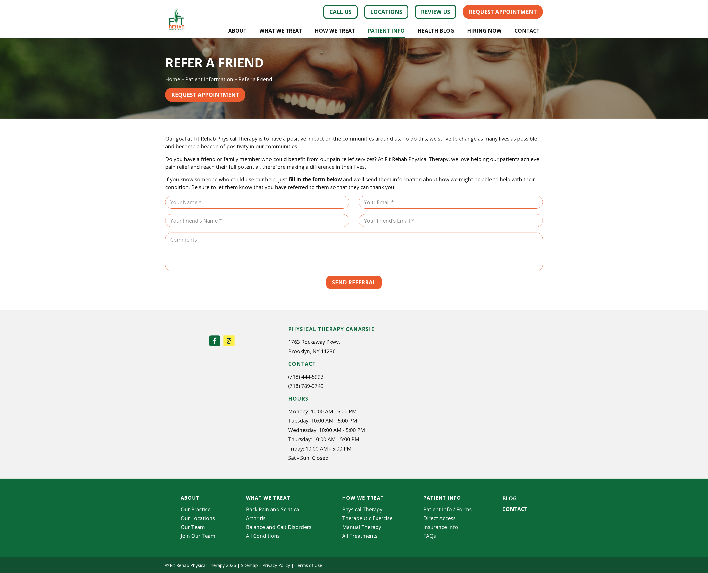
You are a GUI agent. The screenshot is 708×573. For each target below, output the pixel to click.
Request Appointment (503, 11)
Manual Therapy (361, 526)
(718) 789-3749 (306, 385)
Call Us (340, 11)
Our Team (193, 526)
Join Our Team (198, 535)
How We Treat (335, 30)
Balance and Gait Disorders (278, 526)
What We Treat (280, 30)
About (237, 30)
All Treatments (360, 535)
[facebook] (214, 341)
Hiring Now (484, 30)
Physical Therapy (362, 509)
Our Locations (198, 518)
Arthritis (256, 518)
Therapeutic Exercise (367, 518)
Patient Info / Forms (447, 509)
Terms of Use (308, 565)
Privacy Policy (276, 565)
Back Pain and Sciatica (272, 509)
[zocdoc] (229, 341)
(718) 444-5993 (306, 376)
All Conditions (263, 535)
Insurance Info (440, 526)
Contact (526, 30)
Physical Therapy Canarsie (331, 329)
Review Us (435, 11)
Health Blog (436, 30)
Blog (509, 498)
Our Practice (196, 509)
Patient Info (386, 30)
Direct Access (439, 518)
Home (172, 79)
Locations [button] (386, 11)
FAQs (429, 535)
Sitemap (249, 565)
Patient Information (209, 79)
